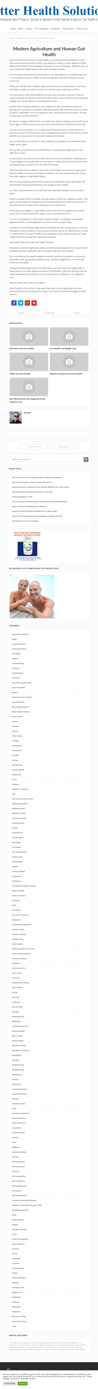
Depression (16, 774)
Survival (15, 1249)
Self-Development (19, 1186)
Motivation (16, 1084)
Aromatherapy (18, 663)
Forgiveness (17, 876)
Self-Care (15, 1171)
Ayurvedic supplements (21, 683)
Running (15, 1157)
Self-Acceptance (18, 1161)
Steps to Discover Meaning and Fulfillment (29, 506)
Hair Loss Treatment (20, 915)
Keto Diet (16, 997)
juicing (14, 992)
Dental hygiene (18, 770)
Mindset (15, 1079)
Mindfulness (17, 1074)
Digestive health (18, 808)
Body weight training (20, 712)
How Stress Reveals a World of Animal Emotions (32, 482)
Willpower (16, 1312)
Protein (15, 1137)
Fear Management (19, 852)
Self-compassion (18, 1176)
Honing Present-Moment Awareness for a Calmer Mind (34, 511)
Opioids (15, 1099)
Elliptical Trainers (19, 813)
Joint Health (17, 987)
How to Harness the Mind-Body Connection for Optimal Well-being (39, 501)
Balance (15, 692)
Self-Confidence (18, 1181)
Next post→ (64, 446)
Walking (15, 1283)
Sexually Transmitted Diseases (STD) (27, 1205)
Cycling (15, 760)
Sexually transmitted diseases (24, 1200)
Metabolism (17, 1055)
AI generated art (18, 644)
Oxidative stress (18, 1103)
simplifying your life (20, 1210)
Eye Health (16, 847)
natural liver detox (19, 1089)
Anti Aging (16, 653)
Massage (15, 1012)
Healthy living (17, 939)
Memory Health (18, 1031)
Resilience (16, 1147)
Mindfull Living (18, 1070)
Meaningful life (18, 1016)
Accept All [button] (22, 1383)
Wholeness (16, 1307)
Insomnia (16, 978)
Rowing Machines (19, 1152)
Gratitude (16, 900)
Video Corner (82, 29)
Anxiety (15, 658)
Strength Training (19, 1229)
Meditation (16, 1021)
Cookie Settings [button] (9, 1383)
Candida (15, 726)
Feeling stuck (17, 857)
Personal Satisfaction (20, 1113)
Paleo (14, 1108)
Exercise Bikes (18, 837)
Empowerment (18, 823)
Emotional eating (19, 818)
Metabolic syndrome (20, 1050)
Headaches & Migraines (21, 924)
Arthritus (15, 668)
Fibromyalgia (17, 862)
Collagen (15, 741)
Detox (14, 779)
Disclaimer (55, 29)
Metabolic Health (19, 1045)
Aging (14, 639)
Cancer (15, 721)
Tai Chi (14, 1253)
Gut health (16, 910)
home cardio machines (21, 954)
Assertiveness (17, 673)
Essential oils (17, 832)
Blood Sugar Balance (20, 707)
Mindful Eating (18, 1065)
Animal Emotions (19, 649)
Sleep (14, 1215)
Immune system (18, 968)
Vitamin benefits (19, 1278)
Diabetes (15, 784)
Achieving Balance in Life (22, 497)
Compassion (17, 745)
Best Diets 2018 (18, 702)
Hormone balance (19, 958)
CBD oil (15, 731)
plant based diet (18, 1123)
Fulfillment (16, 881)
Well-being (16, 1297)
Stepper (15, 1224)
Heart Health (17, 944)
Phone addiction (18, 1118)
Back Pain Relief (18, 687)
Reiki (14, 1142)
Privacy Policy (68, 29)
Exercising (16, 842)
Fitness (15, 866)
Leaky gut (16, 1002)
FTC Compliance (42, 29)
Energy (15, 828)
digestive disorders (20, 804)
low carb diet (17, 1007)
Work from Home (19, 1321)
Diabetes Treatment (20, 789)
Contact (29, 29)
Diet (13, 794)
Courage (15, 755)
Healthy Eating (18, 929)
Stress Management (20, 1239)
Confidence (16, 750)
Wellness (15, 1302)
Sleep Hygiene (18, 1220)
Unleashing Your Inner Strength (25, 521)
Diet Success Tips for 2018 (22, 799)
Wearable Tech (18, 1287)
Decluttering (17, 765)
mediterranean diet (20, 1026)
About (20, 29)
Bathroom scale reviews (22, 697)
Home (13, 29)
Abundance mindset (20, 634)
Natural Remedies (19, 1094)
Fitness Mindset (18, 871)
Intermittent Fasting (20, 982)
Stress (14, 1234)
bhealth (21, 313)
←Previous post (34, 446)
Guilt (14, 905)
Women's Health (19, 1316)
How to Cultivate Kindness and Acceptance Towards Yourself (37, 516)
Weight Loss (17, 1292)
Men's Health (17, 1036)
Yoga (14, 1326)
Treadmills (16, 1258)
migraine (15, 1060)
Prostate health (18, 1133)
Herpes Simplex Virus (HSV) (23, 949)
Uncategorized (18, 1268)
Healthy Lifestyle (19, 934)
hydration (16, 963)
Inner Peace (17, 973)
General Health (18, 891)
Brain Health (17, 716)
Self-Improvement (19, 1195)
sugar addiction (18, 1244)
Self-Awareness (18, 1166)
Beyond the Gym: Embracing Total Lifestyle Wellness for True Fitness (40, 487)
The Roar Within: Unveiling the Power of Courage (32, 492)
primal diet (16, 1128)
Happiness (16, 920)
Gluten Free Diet (18, 895)
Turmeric (15, 1263)
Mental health (17, 1041)
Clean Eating (17, 736)
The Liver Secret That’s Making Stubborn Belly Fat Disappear (37, 477)
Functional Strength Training (23, 886)
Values (14, 1273)
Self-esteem (17, 1191)
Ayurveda (16, 678)
